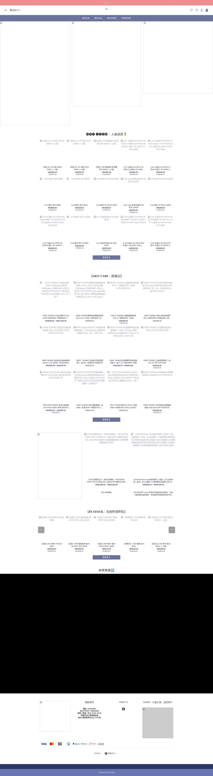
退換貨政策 (126, 18)
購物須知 (98, 18)
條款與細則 (112, 18)
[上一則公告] (37, 3)
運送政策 (86, 18)
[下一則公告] (175, 3)
